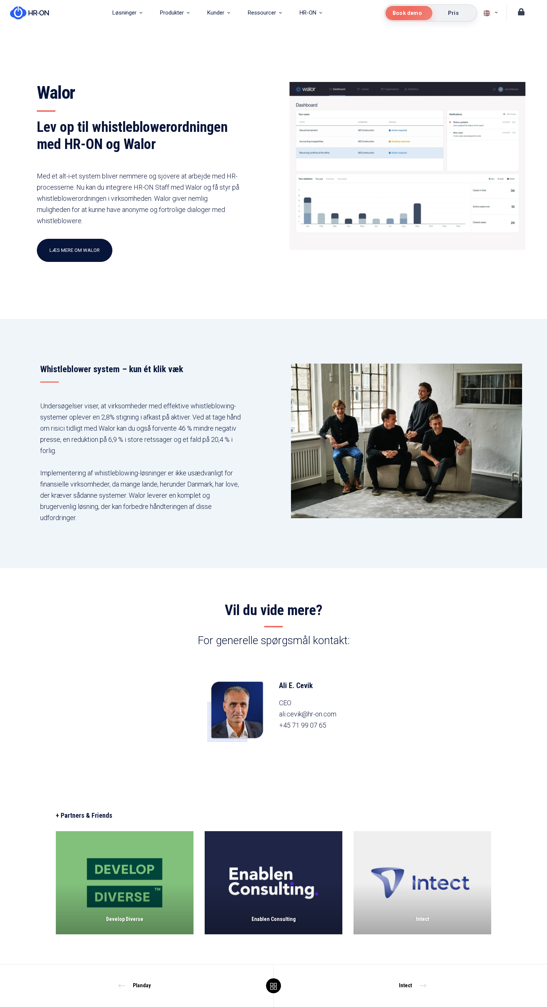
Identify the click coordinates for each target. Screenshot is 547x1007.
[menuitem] (127, 13)
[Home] (26, 13)
